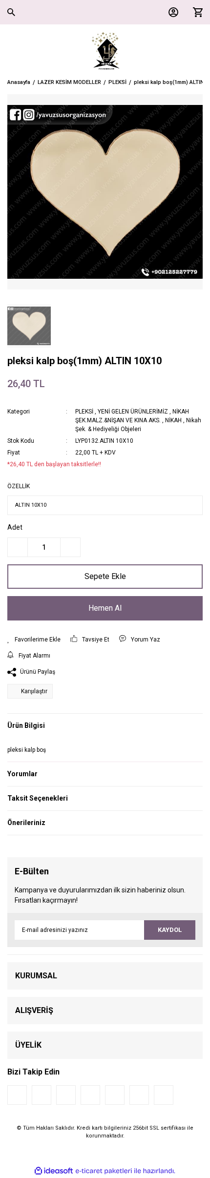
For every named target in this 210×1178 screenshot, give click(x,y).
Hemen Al (105, 608)
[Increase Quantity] (70, 547)
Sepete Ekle (105, 576)
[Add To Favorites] (34, 639)
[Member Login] (171, 12)
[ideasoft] (53, 1171)
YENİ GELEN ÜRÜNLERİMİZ (133, 411)
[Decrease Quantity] (17, 547)
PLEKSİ (84, 411)
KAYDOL (170, 929)
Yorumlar (22, 774)
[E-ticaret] (103, 1170)
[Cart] (195, 12)
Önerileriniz (26, 823)
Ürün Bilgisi (26, 725)
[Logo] (105, 51)
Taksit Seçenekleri (37, 798)
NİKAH (173, 420)
